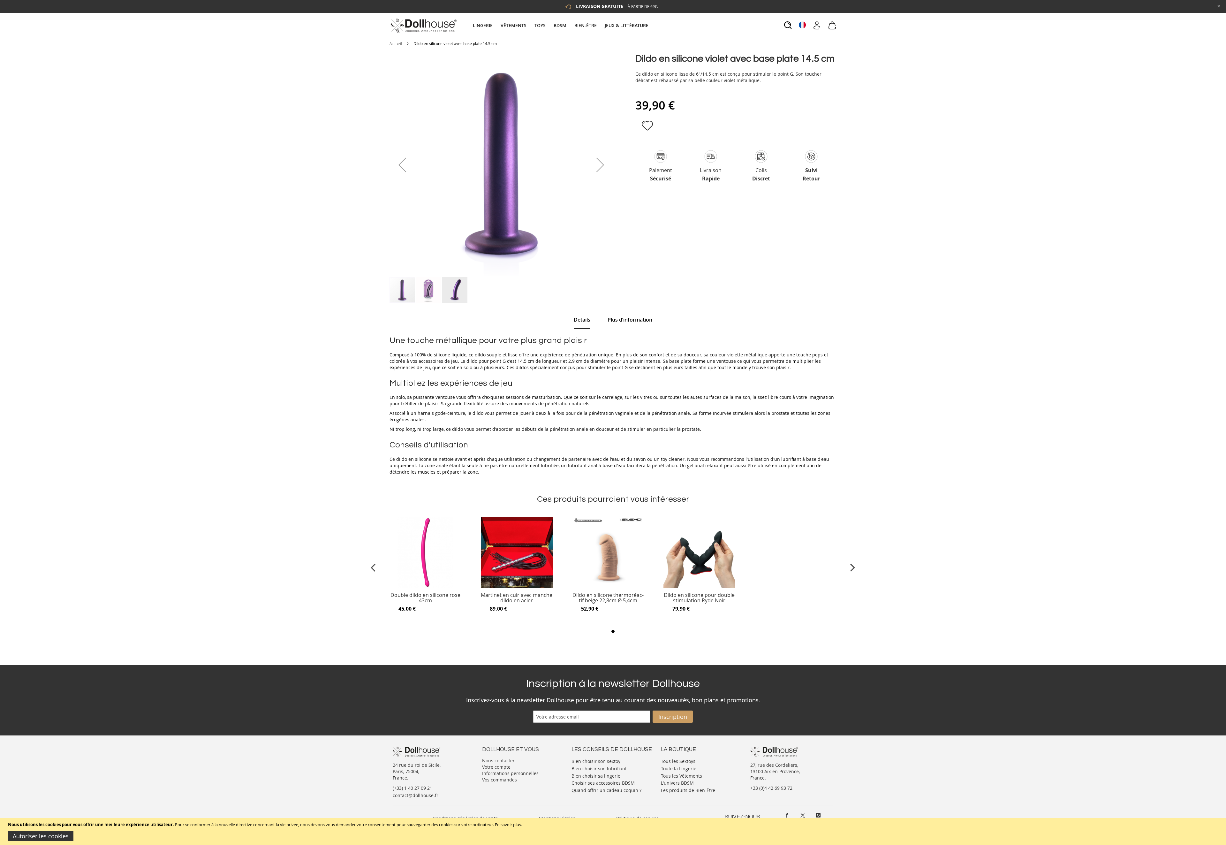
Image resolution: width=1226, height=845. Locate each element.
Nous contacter (498, 760)
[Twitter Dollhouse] (802, 815)
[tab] (561, 25)
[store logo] (423, 25)
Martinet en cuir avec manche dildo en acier (516, 598)
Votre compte (496, 767)
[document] (614, 831)
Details (582, 319)
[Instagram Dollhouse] (818, 815)
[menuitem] (486, 25)
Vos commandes (499, 780)
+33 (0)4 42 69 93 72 (771, 788)
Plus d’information (630, 319)
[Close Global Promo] (1218, 5)
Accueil (396, 43)
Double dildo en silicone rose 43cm (425, 598)
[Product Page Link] (425, 586)
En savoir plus (508, 824)
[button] (402, 165)
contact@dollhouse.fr (415, 795)
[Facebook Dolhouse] (787, 815)
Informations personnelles (510, 773)
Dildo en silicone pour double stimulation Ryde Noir (699, 598)
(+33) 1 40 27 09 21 (412, 788)
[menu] (561, 25)
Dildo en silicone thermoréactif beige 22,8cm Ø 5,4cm (608, 598)
